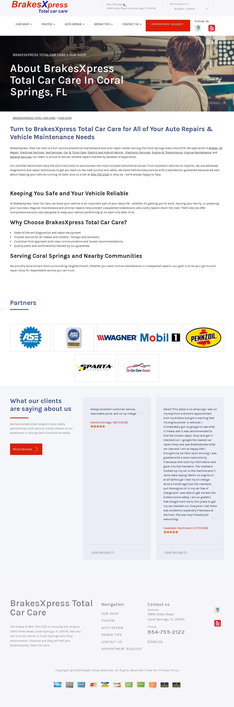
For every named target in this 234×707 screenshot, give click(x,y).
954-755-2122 (115, 4)
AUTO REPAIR (73, 24)
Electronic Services (137, 152)
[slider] (97, 426)
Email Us (155, 641)
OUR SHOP (22, 24)
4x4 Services (54, 152)
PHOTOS (47, 24)
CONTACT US (130, 24)
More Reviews (23, 449)
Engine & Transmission (167, 152)
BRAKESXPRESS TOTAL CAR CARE (39, 55)
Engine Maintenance (197, 152)
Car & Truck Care (75, 152)
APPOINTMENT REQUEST (167, 24)
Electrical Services (32, 152)
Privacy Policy (169, 670)
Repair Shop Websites (97, 670)
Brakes (213, 148)
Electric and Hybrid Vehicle (106, 152)
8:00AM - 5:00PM (185, 8)
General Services (21, 157)
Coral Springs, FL (102, 552)
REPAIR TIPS (102, 24)
